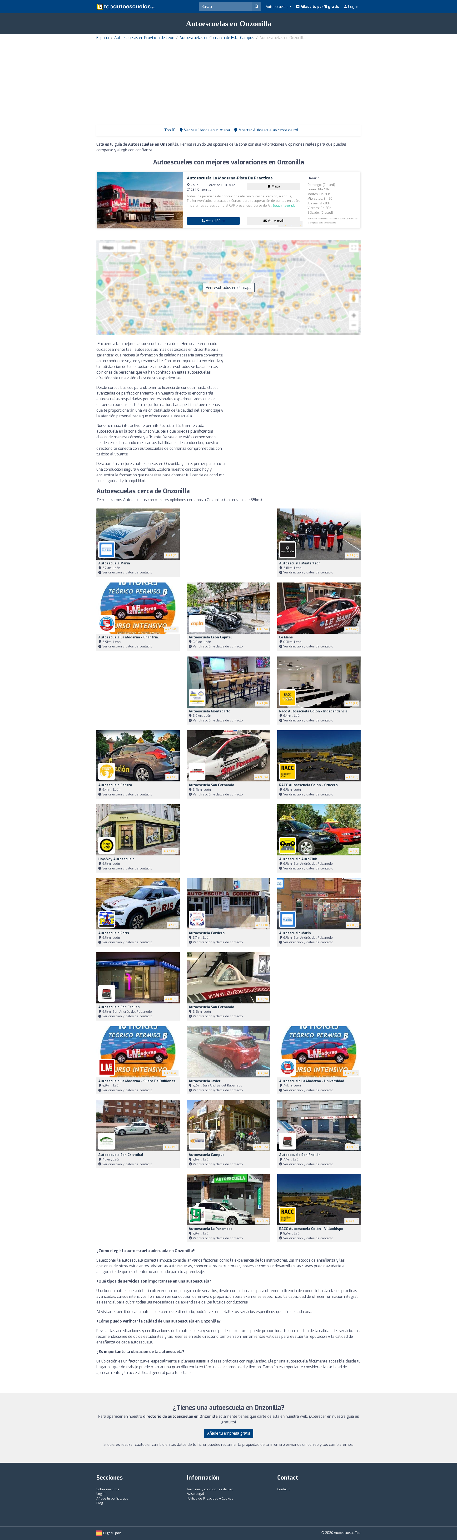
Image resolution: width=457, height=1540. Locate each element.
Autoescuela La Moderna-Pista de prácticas (230, 178)
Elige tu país (111, 1533)
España (102, 37)
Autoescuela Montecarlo (209, 711)
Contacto (283, 1489)
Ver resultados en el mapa (229, 287)
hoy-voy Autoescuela (116, 859)
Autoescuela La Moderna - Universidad (311, 1081)
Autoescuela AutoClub (298, 859)
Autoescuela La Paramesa (210, 1229)
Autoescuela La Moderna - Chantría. (128, 637)
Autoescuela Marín (114, 563)
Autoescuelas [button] (277, 6)
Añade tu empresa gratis (228, 1433)
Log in (352, 6)
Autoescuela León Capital (210, 637)
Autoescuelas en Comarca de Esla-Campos (216, 37)
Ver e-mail (275, 221)
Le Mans (286, 637)
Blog (99, 1503)
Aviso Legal (195, 1494)
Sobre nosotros (107, 1489)
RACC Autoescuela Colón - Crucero (308, 785)
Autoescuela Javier (205, 1081)
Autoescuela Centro (115, 785)
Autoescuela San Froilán (119, 1007)
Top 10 (169, 130)
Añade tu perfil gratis (319, 6)
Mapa (275, 186)
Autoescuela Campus (206, 1155)
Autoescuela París (113, 933)
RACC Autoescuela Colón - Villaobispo (311, 1229)
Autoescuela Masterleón (300, 563)
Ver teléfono (215, 221)
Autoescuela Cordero (207, 933)
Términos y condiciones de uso (210, 1489)
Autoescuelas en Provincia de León (144, 37)
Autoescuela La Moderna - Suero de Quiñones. (137, 1081)
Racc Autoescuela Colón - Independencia (313, 711)
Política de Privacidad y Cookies (210, 1498)
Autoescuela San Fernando (211, 785)
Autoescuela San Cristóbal (120, 1155)
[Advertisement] (228, 76)
